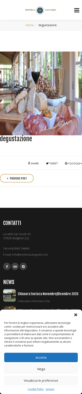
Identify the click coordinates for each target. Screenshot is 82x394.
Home (29, 25)
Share (34, 163)
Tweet (53, 163)
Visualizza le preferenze (41, 380)
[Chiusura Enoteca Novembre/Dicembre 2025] (10, 295)
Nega (41, 369)
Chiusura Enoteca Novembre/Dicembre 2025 (48, 294)
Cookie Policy (36, 389)
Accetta (41, 357)
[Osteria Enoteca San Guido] (41, 10)
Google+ (75, 163)
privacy (50, 389)
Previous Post (18, 178)
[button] (76, 315)
